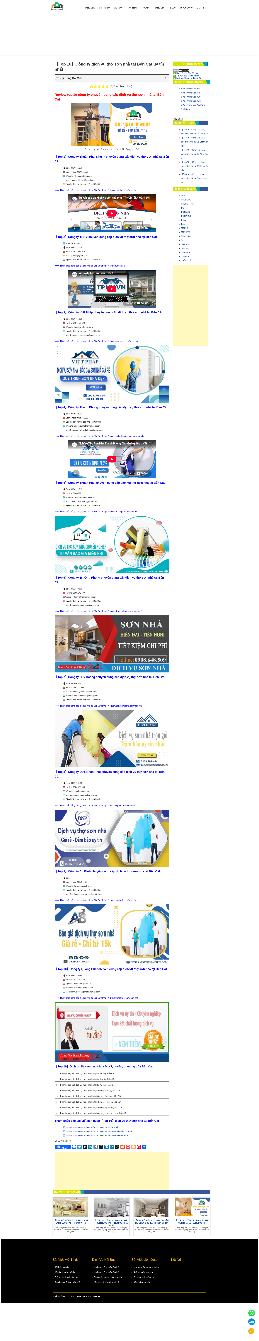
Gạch (183, 220)
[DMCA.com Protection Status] (181, 70)
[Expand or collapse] (165, 78)
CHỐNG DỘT (186, 200)
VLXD (146, 8)
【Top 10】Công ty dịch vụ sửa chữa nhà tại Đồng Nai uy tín (194, 178)
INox (183, 224)
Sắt (182, 240)
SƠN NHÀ (185, 244)
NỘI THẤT (133, 8)
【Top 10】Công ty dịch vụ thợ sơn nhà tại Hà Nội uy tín (192, 1221)
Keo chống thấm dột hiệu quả (67, 1282)
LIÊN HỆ (200, 8)
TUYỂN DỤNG (186, 8)
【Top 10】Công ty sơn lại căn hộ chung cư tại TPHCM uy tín (152, 1221)
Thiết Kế (185, 256)
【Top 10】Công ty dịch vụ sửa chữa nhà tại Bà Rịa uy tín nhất (194, 166)
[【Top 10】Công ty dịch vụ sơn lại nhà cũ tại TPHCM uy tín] (70, 1207)
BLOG (173, 8)
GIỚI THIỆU (104, 8)
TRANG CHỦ (89, 8)
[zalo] (251, 1322)
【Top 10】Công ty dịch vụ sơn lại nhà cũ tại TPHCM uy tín (71, 1221)
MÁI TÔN (185, 228)
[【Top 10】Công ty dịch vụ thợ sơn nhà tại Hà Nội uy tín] (192, 1207)
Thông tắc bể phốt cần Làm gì (67, 1277)
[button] (251, 1331)
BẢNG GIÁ (160, 8)
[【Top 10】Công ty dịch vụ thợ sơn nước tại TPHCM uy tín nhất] (111, 1207)
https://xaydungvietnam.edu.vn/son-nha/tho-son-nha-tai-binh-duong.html (99, 1131)
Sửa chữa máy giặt (142, 1282)
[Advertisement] (129, 34)
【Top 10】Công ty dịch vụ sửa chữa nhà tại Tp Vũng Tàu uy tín (194, 154)
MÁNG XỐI (185, 232)
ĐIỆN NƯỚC (186, 216)
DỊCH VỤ (118, 8)
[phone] (251, 1313)
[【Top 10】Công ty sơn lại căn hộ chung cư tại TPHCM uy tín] (151, 1207)
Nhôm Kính (186, 236)
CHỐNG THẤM (187, 204)
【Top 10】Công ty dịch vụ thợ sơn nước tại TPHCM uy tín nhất (111, 1223)
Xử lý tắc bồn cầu (62, 1267)
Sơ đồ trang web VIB (190, 93)
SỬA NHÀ (185, 248)
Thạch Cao (186, 252)
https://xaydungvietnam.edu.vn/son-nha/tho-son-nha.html (92, 1127)
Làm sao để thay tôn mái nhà (106, 1282)
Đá (182, 208)
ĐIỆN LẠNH (186, 212)
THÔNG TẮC (186, 260)
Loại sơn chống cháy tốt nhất (106, 1267)
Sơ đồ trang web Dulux (191, 101)
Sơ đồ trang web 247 (190, 89)
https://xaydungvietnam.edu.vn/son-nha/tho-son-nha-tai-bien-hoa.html (98, 1135)
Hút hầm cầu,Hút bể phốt (65, 1272)
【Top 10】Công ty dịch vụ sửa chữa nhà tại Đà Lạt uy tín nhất (194, 142)
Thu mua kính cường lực (144, 1277)
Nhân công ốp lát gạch (143, 1272)
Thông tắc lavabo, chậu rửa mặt (108, 1277)
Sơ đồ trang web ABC (191, 97)
